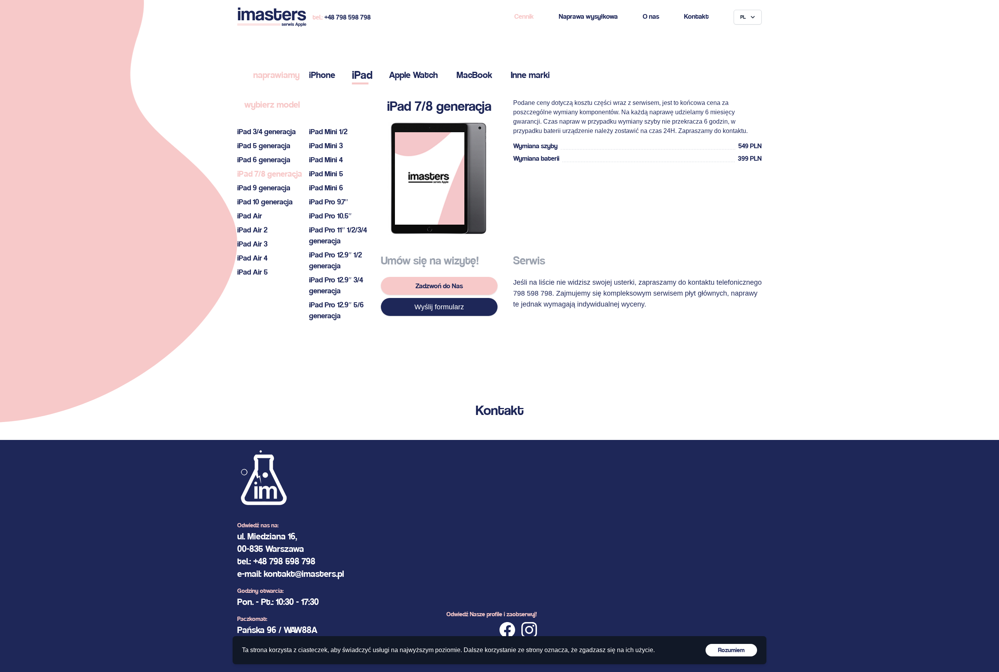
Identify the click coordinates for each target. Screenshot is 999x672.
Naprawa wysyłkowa (588, 16)
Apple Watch (413, 74)
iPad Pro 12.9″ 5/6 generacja (336, 310)
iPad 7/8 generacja (269, 174)
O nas (651, 16)
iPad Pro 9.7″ (328, 201)
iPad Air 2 (252, 229)
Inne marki (530, 74)
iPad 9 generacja (263, 187)
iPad (362, 75)
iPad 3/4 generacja (266, 131)
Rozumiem (731, 650)
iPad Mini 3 (326, 145)
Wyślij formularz (439, 307)
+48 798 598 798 (347, 17)
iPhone (322, 74)
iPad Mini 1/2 (328, 131)
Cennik (524, 16)
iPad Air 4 (252, 258)
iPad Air (249, 215)
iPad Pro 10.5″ (330, 215)
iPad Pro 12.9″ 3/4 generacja (336, 285)
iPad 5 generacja (263, 145)
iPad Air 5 (252, 272)
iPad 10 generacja (265, 201)
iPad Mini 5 (326, 173)
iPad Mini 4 (326, 159)
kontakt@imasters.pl (304, 573)
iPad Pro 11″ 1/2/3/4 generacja (338, 235)
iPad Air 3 (252, 243)
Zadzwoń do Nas (439, 286)
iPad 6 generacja (263, 159)
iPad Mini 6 (326, 187)
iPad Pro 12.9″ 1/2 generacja (335, 260)
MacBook (474, 74)
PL (743, 17)
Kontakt (696, 16)
